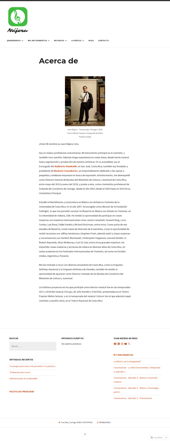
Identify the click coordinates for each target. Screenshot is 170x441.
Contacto (103, 40)
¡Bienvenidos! (14, 40)
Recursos (59, 40)
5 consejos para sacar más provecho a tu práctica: (32, 366)
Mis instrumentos (37, 40)
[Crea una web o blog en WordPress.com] (85, 434)
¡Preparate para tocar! (19, 372)
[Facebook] (115, 344)
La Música (76, 40)
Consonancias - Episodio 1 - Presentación (133, 398)
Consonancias (124, 355)
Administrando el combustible (23, 378)
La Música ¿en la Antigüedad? (127, 361)
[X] (129, 344)
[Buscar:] (32, 346)
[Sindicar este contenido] (114, 355)
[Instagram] (122, 344)
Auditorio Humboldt (66, 166)
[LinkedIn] (118, 344)
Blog (91, 40)
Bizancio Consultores (66, 170)
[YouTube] (125, 344)
